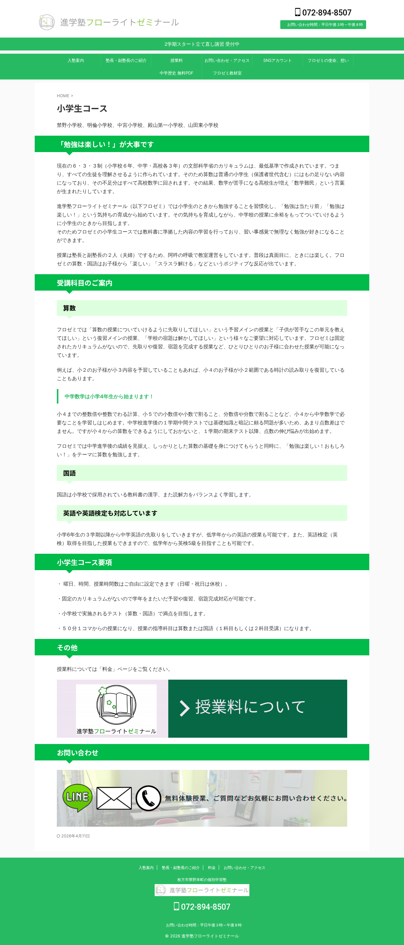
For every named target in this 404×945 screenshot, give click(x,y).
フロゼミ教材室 (227, 72)
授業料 (176, 60)
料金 (212, 867)
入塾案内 (76, 60)
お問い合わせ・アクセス (227, 60)
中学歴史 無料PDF (176, 72)
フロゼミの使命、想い (328, 60)
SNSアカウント (277, 60)
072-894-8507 (326, 12)
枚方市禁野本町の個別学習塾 (202, 879)
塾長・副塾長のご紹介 (126, 60)
